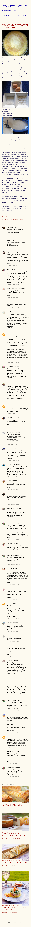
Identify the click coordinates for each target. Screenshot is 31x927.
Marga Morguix (11, 508)
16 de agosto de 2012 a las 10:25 (13, 747)
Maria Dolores (10, 555)
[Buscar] (28, 2)
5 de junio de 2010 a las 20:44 (13, 428)
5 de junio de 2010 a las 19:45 (13, 413)
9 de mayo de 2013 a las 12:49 (13, 776)
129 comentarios (15, 838)
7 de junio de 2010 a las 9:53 (13, 618)
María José (9, 312)
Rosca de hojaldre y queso (15, 862)
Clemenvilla (10, 366)
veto (8, 334)
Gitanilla (9, 660)
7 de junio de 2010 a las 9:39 (13, 599)
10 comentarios (14, 912)
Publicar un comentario (9, 779)
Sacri (8, 227)
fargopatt (9, 252)
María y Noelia (10, 493)
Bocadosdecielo (14, 6)
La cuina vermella (11, 464)
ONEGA (9, 384)
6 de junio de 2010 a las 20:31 (13, 551)
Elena (8, 406)
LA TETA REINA (11, 635)
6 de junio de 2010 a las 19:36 (13, 539)
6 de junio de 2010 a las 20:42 (13, 564)
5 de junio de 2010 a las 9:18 (13, 236)
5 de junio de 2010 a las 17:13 (13, 362)
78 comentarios (14, 808)
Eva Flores (9, 622)
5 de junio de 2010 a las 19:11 (13, 401)
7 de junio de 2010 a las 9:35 (13, 584)
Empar (8, 448)
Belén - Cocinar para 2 (12, 288)
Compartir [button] (5, 216)
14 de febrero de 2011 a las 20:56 (13, 696)
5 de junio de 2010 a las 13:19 (13, 284)
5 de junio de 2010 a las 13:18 (13, 265)
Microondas (12, 219)
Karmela (9, 684)
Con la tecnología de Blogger (17, 922)
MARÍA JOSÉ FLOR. (12, 432)
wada (8, 589)
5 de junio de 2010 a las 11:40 (13, 247)
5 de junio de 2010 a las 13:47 (13, 297)
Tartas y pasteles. (21, 219)
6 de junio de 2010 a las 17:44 (13, 504)
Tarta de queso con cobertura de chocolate (14, 834)
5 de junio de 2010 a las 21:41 (13, 444)
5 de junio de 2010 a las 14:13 (13, 307)
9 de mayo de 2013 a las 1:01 (13, 763)
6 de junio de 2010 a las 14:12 (13, 489)
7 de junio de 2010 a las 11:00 (13, 631)
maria (8, 269)
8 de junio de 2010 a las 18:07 (13, 656)
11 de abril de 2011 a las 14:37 (13, 710)
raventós (9, 301)
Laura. (8, 568)
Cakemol (9, 417)
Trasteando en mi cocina (13, 737)
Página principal (11, 15)
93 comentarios (14, 865)
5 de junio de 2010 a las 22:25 (13, 460)
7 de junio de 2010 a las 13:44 (13, 641)
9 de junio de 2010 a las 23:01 (13, 679)
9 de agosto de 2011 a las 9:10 (13, 732)
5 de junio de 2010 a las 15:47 (13, 329)
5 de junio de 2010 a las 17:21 (13, 379)
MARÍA (9, 543)
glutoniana (9, 714)
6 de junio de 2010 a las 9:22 (13, 476)
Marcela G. (9, 700)
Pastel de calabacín (12, 805)
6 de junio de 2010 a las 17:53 (13, 518)
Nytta (8, 480)
